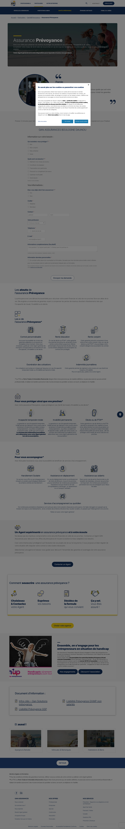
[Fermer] (88, 84)
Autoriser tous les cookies (81, 121)
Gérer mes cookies (42, 121)
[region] (63, 104)
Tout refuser (67, 121)
